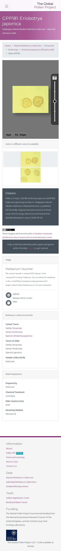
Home (8, 46)
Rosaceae (49, 46)
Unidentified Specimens (17, 486)
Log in (31, 248)
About (9, 448)
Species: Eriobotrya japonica (19, 336)
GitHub (30, 546)
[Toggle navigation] (7, 6)
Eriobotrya (13, 50)
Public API (14, 453)
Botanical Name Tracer (16, 502)
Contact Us (11, 466)
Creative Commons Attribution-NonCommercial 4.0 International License (27, 235)
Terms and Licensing (15, 457)
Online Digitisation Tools (17, 498)
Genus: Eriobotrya (14, 332)
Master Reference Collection (27, 46)
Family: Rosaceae (14, 328)
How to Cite (12, 462)
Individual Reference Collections (21, 482)
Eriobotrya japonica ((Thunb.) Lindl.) (38, 50)
